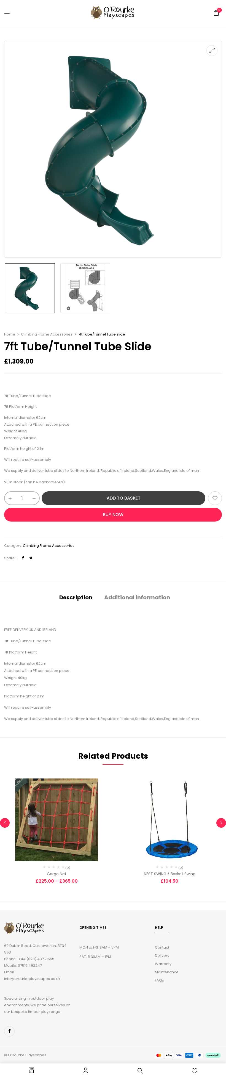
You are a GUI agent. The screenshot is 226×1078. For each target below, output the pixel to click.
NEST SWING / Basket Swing (169, 874)
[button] (216, 13)
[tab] (75, 598)
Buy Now (113, 514)
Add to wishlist (215, 498)
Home (9, 334)
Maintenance (167, 972)
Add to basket (124, 498)
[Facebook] (23, 558)
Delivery (162, 955)
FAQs (159, 980)
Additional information (137, 597)
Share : (10, 558)
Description (75, 597)
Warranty (163, 963)
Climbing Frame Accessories (46, 334)
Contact (162, 947)
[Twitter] (31, 558)
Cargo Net (56, 874)
